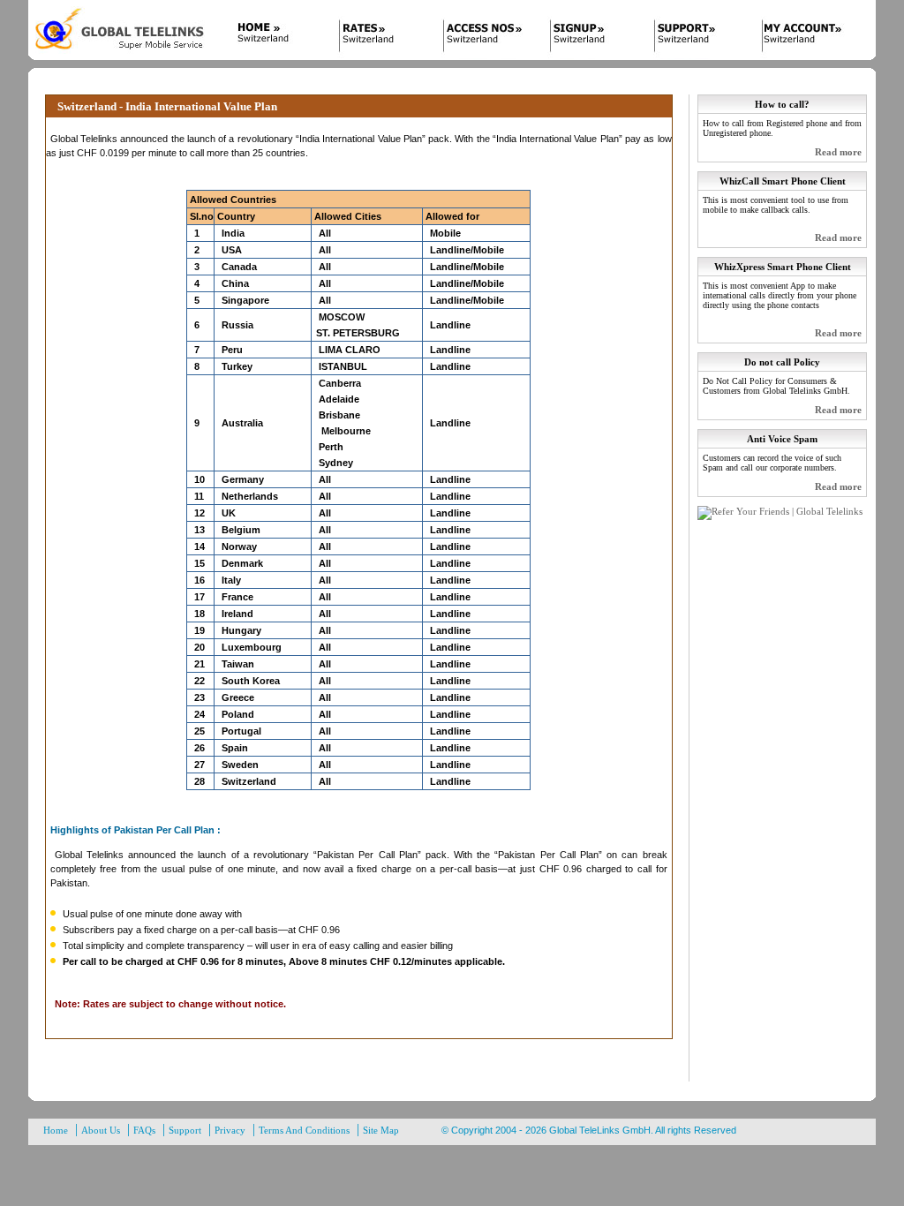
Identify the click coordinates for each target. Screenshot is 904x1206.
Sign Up (591, 38)
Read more (838, 152)
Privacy (230, 1130)
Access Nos (485, 38)
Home (274, 38)
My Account (803, 38)
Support (697, 38)
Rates (379, 38)
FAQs (144, 1130)
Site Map (381, 1130)
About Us (100, 1130)
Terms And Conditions (304, 1130)
